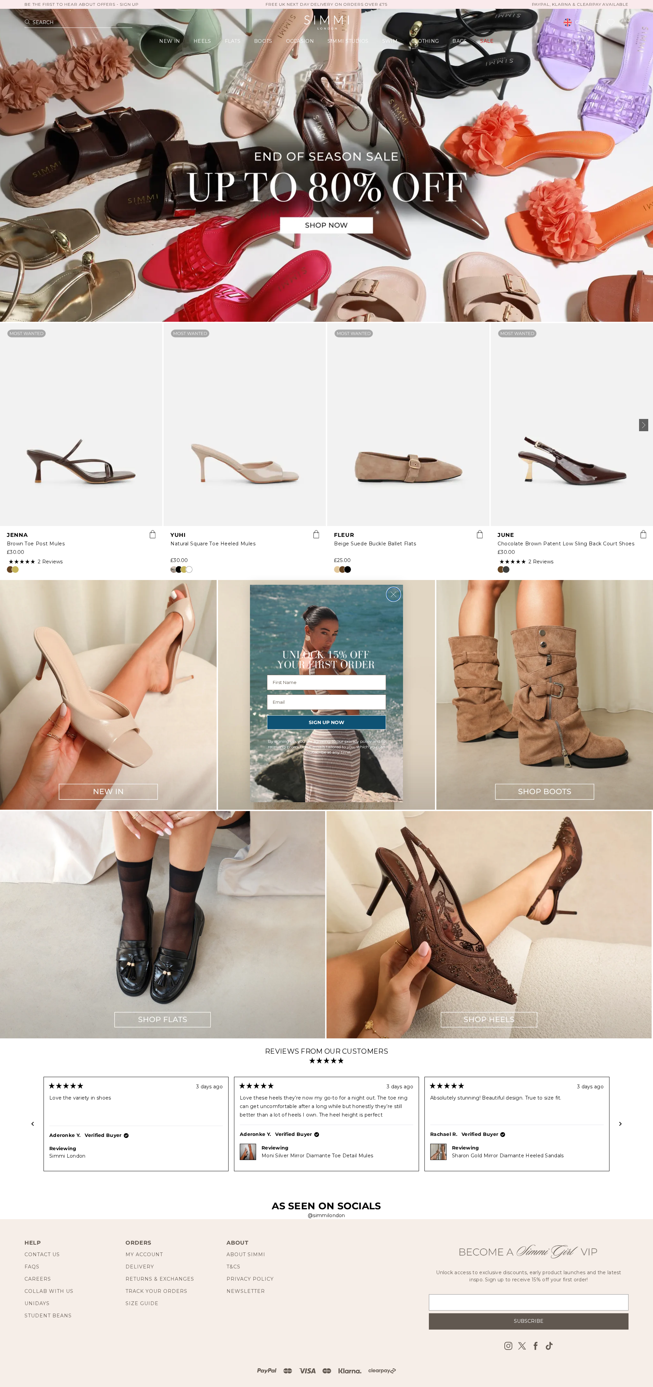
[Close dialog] (393, 594)
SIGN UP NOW (326, 722)
